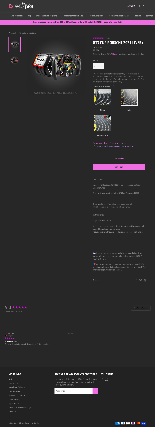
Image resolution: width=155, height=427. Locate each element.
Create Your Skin (15, 16)
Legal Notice (13, 403)
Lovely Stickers (19, 423)
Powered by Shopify (32, 423)
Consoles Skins (96, 16)
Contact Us (13, 383)
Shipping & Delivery (16, 387)
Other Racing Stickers (119, 16)
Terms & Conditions (16, 395)
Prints (138, 16)
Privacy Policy (14, 399)
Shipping (114, 54)
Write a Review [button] (142, 308)
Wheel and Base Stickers (46, 16)
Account (131, 6)
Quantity (96, 61)
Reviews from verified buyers (20, 407)
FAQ (29, 16)
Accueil (14, 33)
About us (12, 411)
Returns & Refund (15, 391)
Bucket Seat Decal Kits (73, 16)
